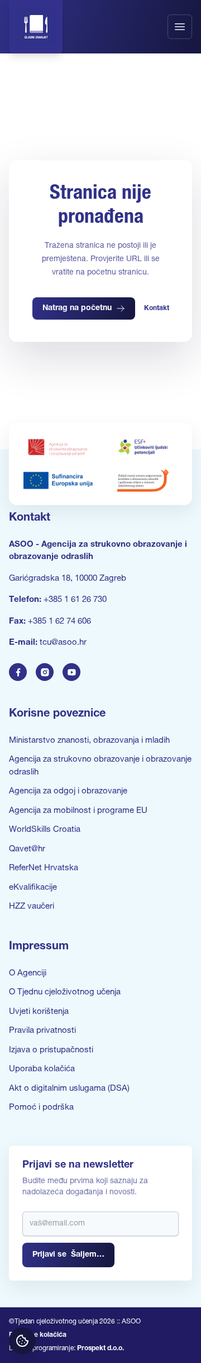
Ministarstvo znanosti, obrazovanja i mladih (89, 741)
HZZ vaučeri (31, 907)
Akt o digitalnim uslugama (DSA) (69, 1089)
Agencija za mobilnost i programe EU (78, 811)
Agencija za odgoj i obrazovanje (68, 791)
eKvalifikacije (33, 888)
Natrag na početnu (77, 308)
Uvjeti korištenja (39, 1012)
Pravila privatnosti (42, 1031)
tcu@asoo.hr (63, 643)
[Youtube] (71, 672)
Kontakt (156, 308)
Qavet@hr (27, 849)
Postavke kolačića (37, 1335)
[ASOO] (36, 26)
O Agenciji (27, 973)
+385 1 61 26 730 (75, 600)
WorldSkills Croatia (44, 830)
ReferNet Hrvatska (43, 868)
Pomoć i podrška (41, 1108)
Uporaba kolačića (42, 1069)
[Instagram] (45, 672)
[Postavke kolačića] (22, 1340)
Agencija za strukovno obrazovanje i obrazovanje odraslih (100, 766)
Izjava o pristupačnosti (51, 1050)
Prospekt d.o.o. (100, 1348)
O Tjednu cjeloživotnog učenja (65, 992)
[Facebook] (18, 672)
